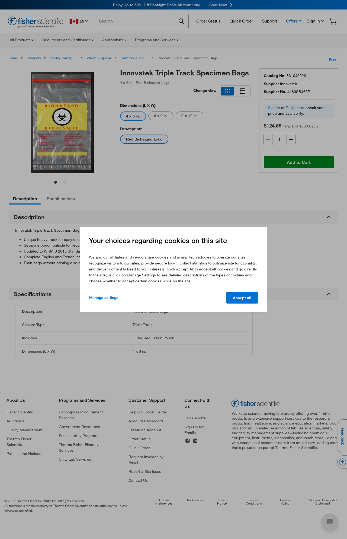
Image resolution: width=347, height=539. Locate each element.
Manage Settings (103, 297)
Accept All (242, 297)
